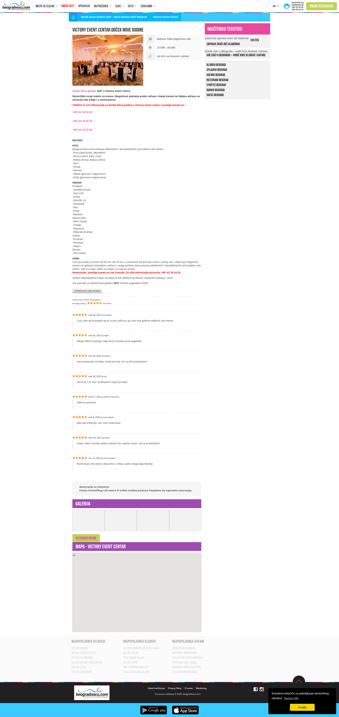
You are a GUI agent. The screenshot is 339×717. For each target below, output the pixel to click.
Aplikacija (84, 6)
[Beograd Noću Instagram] (262, 689)
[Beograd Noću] (91, 692)
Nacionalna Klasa (136, 672)
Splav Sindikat (82, 672)
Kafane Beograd (216, 75)
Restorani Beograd (217, 80)
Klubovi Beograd (216, 65)
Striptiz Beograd (216, 85)
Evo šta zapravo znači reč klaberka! (233, 42)
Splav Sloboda (82, 658)
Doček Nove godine (84, 91)
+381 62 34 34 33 (82, 112)
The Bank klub (133, 658)
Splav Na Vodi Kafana (187, 658)
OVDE (144, 283)
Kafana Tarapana (184, 653)
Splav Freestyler (84, 653)
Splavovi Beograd (217, 70)
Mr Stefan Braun (135, 667)
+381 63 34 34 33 (82, 121)
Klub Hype (130, 662)
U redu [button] (302, 707)
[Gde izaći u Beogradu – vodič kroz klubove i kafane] (236, 51)
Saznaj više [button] (291, 698)
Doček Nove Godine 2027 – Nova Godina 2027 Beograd (114, 17)
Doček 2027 (67, 6)
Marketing (201, 688)
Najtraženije (101, 6)
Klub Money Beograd (87, 662)
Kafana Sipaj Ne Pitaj (186, 667)
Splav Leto (79, 667)
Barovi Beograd (216, 90)
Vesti (131, 6)
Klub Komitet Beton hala (141, 648)
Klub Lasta (130, 653)
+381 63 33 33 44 (82, 129)
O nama (189, 688)
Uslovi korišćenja (156, 688)
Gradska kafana (184, 648)
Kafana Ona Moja (184, 662)
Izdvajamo (146, 6)
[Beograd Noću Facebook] (256, 689)
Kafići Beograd (215, 95)
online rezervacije (321, 6)
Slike (118, 6)
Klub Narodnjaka (184, 672)
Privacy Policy (174, 688)
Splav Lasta (80, 648)
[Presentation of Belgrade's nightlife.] (17, 5)
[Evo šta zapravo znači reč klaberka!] (227, 38)
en (278, 6)
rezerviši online (86, 538)
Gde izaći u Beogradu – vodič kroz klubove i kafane (236, 55)
